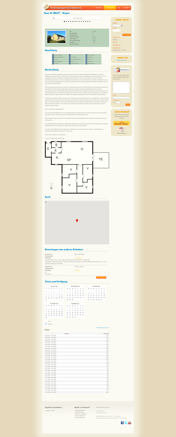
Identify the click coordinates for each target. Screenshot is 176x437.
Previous (51, 17)
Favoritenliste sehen (121, 60)
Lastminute (126, 7)
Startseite (98, 7)
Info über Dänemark (80, 417)
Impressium (118, 416)
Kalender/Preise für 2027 (103, 327)
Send (127, 104)
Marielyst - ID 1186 (50, 410)
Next (102, 17)
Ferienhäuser (110, 7)
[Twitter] (125, 422)
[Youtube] (129, 422)
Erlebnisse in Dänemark (81, 414)
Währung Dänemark (80, 410)
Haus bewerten (101, 277)
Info (119, 7)
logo (63, 7)
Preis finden (126, 35)
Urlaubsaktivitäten (79, 412)
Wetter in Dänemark (80, 415)
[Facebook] (122, 422)
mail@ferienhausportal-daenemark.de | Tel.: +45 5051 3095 (111, 418)
